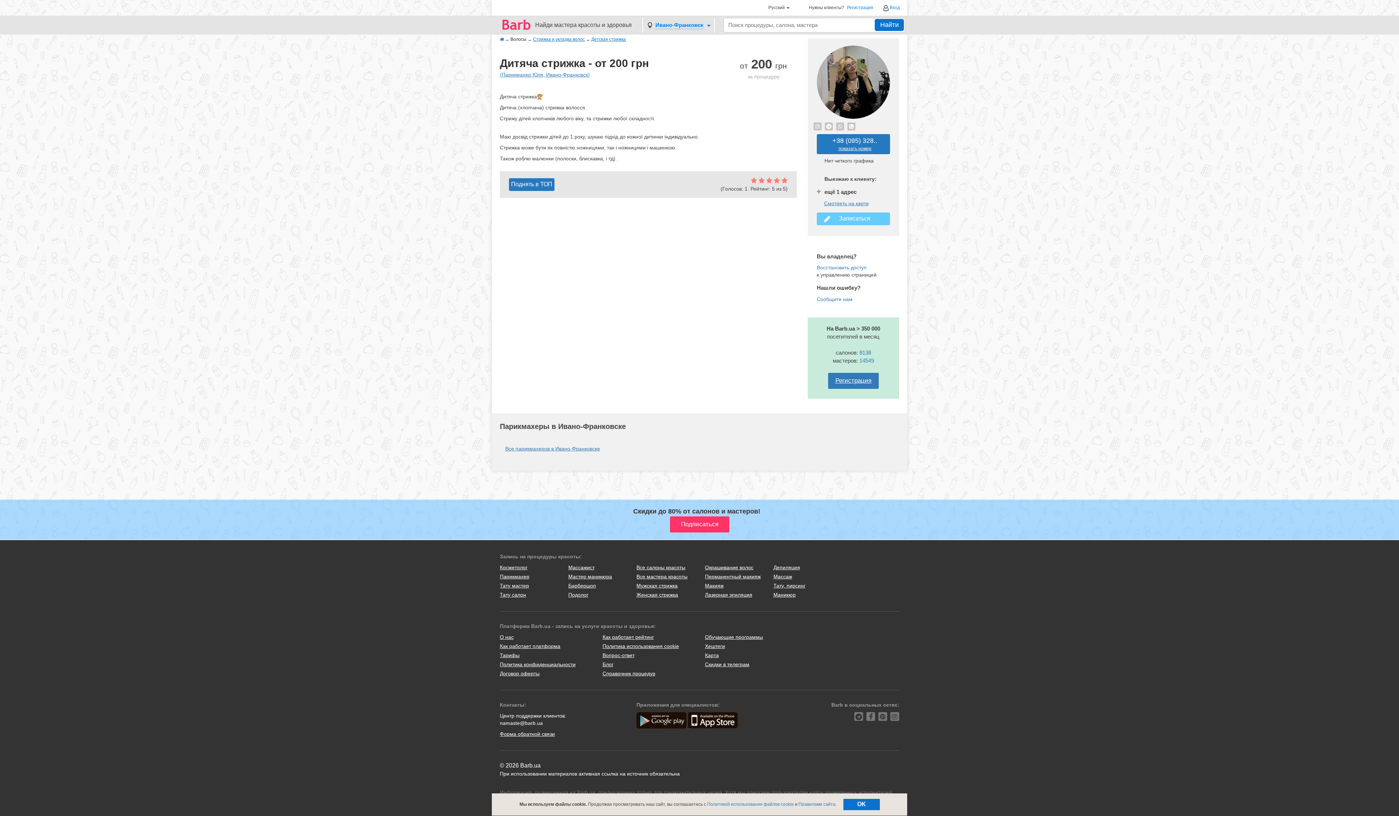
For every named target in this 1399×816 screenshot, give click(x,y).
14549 (866, 361)
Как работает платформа (530, 646)
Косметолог (514, 567)
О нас (507, 637)
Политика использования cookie (641, 646)
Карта (712, 655)
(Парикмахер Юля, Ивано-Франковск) (545, 75)
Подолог (578, 595)
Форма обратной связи (527, 734)
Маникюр (784, 595)
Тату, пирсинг (789, 586)
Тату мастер (514, 586)
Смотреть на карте (846, 203)
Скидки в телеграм (727, 664)
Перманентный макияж (733, 576)
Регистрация (860, 7)
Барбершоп (582, 586)
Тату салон (513, 595)
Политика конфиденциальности (538, 664)
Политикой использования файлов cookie (750, 804)
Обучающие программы (734, 637)
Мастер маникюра (590, 576)
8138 (865, 353)
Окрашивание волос (729, 567)
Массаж (782, 576)
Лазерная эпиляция (728, 595)
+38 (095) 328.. (854, 144)
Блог (608, 664)
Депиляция (786, 567)
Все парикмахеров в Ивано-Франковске (552, 449)
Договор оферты (520, 673)
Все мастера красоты (661, 576)
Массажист (581, 567)
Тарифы (510, 655)
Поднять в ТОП (531, 184)
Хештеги (715, 646)
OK (861, 804)
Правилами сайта (817, 804)
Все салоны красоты (660, 567)
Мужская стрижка (657, 586)
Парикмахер (514, 576)
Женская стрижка (657, 595)
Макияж (714, 586)
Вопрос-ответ (619, 655)
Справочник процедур (629, 673)
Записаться (853, 218)
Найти (889, 24)
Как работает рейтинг (628, 637)
